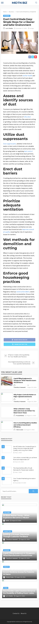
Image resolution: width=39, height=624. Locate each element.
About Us (23, 613)
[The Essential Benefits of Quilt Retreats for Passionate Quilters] (7, 470)
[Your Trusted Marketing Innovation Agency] (7, 481)
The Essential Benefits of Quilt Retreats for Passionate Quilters (23, 469)
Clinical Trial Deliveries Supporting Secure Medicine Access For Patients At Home (18, 572)
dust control (28, 151)
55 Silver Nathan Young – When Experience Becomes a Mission (16, 516)
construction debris (23, 292)
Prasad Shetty (20, 415)
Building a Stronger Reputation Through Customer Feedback (16, 535)
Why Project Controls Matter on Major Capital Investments (25, 395)
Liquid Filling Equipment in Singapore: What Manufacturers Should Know (25, 380)
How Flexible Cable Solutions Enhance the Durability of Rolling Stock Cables (19, 592)
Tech (5, 588)
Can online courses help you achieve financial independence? (25, 458)
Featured (7, 512)
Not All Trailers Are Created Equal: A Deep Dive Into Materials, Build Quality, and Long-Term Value (24, 448)
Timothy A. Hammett (20, 387)
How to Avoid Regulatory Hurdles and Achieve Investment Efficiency (25, 425)
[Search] (36, 2)
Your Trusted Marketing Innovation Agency (24, 479)
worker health (27, 75)
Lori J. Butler (9, 28)
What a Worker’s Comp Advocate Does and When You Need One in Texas (24, 411)
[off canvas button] (2, 2)
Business (6, 15)
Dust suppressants (9, 144)
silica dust (27, 117)
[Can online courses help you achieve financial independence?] (7, 460)
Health (6, 567)
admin (7, 520)
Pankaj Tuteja (10, 577)
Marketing (7, 531)
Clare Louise (19, 429)
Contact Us (16, 613)
